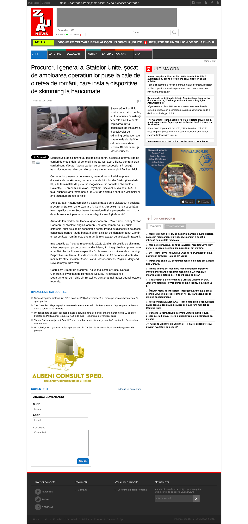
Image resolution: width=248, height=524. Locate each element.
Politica (85, 519)
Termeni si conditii (181, 519)
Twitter (45, 499)
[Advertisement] (235, 58)
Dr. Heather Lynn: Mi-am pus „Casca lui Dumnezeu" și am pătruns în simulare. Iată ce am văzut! (179, 254)
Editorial (57, 519)
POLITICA (92, 53)
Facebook (47, 491)
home (206, 61)
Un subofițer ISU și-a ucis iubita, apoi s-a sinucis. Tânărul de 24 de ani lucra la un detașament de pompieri (84, 329)
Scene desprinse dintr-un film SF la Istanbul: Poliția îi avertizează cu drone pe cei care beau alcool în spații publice (86, 300)
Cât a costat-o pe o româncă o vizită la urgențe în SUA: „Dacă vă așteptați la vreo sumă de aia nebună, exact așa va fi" (179, 282)
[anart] (180, 205)
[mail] (33, 162)
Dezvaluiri (71, 519)
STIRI (35, 53)
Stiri (214, 61)
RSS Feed (47, 507)
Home (36, 519)
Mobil (198, 2)
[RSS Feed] (218, 2)
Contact (46, 3)
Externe (98, 519)
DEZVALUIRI (74, 53)
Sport (123, 519)
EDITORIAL (54, 53)
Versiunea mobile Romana (132, 489)
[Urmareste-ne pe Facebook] (212, 2)
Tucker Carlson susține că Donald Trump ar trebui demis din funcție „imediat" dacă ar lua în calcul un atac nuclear (86, 322)
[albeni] (68, 382)
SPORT (139, 53)
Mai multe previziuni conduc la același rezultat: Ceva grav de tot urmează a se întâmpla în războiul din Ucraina (179, 246)
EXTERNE (107, 53)
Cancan (111, 519)
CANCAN (121, 53)
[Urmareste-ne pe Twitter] (206, 2)
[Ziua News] (42, 22)
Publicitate (33, 3)
